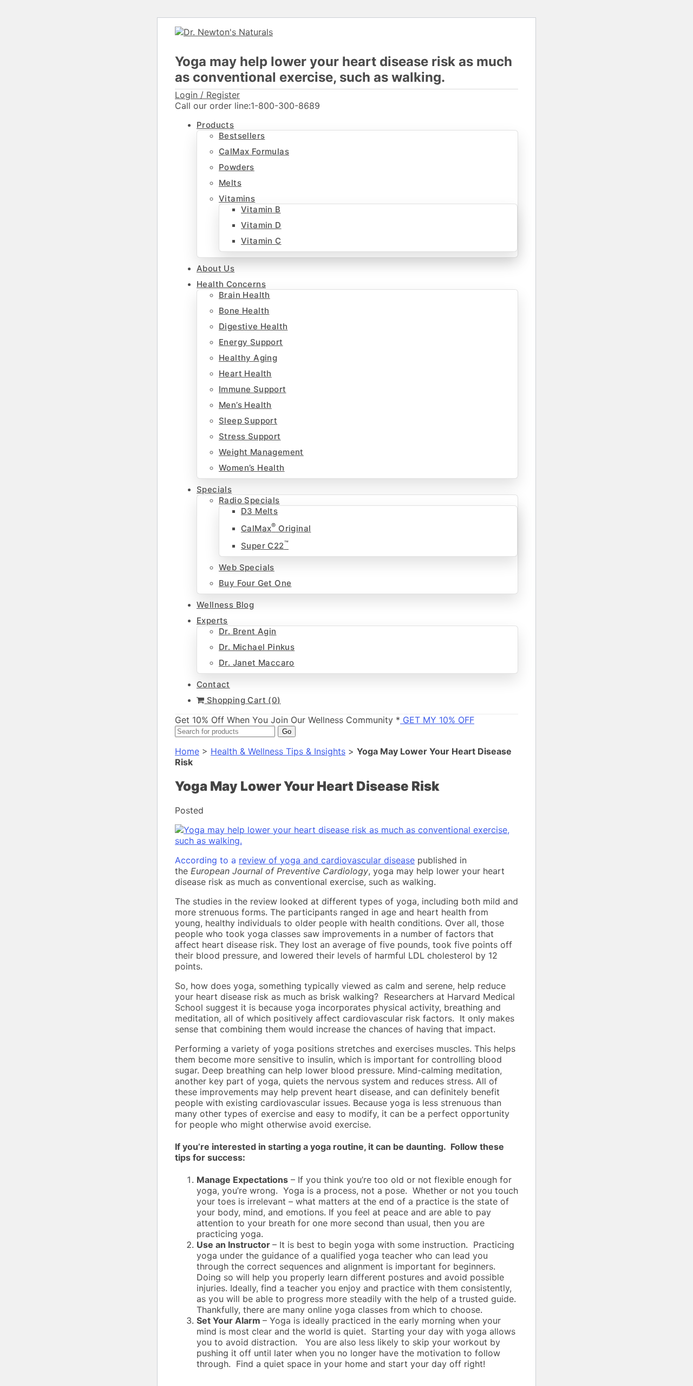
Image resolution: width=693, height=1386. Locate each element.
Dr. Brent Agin (248, 631)
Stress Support (250, 436)
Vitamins (237, 198)
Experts (212, 620)
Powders (236, 167)
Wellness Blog (225, 605)
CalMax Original (276, 528)
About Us (215, 268)
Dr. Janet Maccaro (257, 663)
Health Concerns (231, 284)
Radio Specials (249, 500)
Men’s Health (245, 405)
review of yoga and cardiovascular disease (327, 860)
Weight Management (261, 452)
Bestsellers (242, 136)
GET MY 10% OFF (437, 719)
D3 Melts (259, 511)
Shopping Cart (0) (242, 700)
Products (215, 125)
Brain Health (244, 295)
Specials (214, 489)
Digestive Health (253, 326)
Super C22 (265, 546)
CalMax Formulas (254, 151)
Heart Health (245, 373)
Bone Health (244, 310)
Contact (213, 684)
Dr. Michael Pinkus (257, 647)
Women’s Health (252, 468)
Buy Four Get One (255, 583)
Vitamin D (261, 225)
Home (187, 751)
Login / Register (207, 94)
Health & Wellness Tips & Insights (278, 751)
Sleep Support (248, 420)
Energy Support (251, 342)
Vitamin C (261, 241)
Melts (230, 183)
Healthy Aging (248, 358)
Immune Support (252, 389)
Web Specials (246, 567)
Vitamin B (261, 209)
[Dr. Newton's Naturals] (224, 32)
